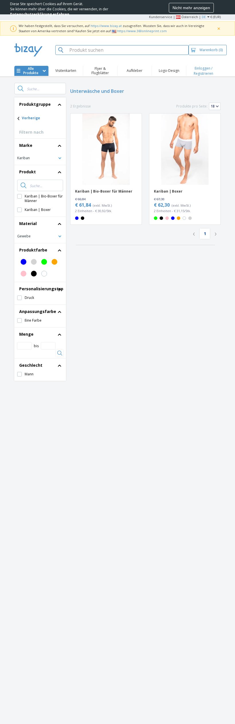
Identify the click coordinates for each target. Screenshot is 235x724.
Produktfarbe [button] (33, 250)
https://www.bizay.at (106, 26)
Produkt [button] (27, 171)
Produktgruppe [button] (35, 104)
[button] (40, 157)
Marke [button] (25, 145)
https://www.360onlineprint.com (142, 31)
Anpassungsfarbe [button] (37, 311)
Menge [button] (26, 334)
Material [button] (28, 223)
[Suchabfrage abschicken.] (20, 88)
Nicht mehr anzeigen (191, 7)
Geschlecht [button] (30, 365)
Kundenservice (160, 17)
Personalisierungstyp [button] (41, 288)
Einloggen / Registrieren (203, 71)
